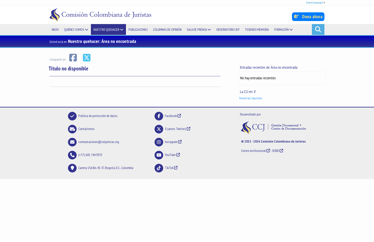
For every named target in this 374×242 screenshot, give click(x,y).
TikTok (169, 168)
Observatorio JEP (228, 29)
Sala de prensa (197, 29)
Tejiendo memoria (257, 29)
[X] (86, 57)
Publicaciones (138, 29)
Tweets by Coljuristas (250, 98)
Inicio (55, 29)
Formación (281, 29)
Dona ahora (310, 16)
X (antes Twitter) (175, 129)
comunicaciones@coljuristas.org (98, 142)
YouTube (170, 155)
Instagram (171, 142)
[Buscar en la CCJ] (318, 29)
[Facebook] (73, 57)
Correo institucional (253, 150)
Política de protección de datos (98, 116)
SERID (275, 150)
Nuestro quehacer (107, 29)
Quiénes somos (74, 29)
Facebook (171, 116)
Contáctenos (86, 129)
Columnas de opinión (167, 29)
